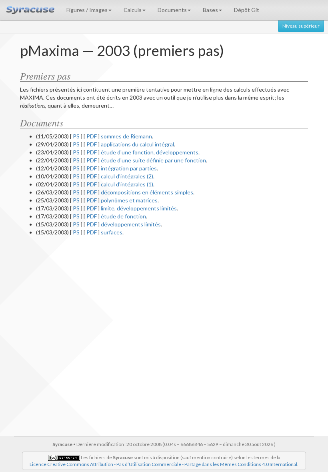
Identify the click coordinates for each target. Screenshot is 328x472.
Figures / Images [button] (87, 9)
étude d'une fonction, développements (149, 152)
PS (76, 136)
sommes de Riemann (126, 136)
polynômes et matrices (129, 200)
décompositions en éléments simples (147, 192)
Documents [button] (172, 9)
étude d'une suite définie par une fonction (153, 160)
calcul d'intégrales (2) (127, 176)
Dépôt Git (246, 9)
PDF (91, 136)
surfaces (111, 232)
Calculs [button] (133, 9)
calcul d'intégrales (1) (127, 184)
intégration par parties (129, 168)
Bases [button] (210, 9)
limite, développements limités (139, 208)
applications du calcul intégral (137, 144)
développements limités (131, 224)
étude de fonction (123, 216)
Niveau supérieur (301, 26)
